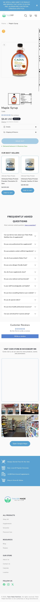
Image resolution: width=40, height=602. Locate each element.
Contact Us (6, 564)
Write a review (20, 336)
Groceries (6, 528)
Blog (4, 544)
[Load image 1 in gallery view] (14, 99)
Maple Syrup (13, 23)
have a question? (30, 225)
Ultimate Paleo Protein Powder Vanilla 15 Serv (29, 180)
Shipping (3, 122)
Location (6, 572)
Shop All (6, 519)
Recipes (5, 548)
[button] (36, 16)
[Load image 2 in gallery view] (26, 99)
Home (3, 23)
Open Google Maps (20, 444)
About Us (6, 559)
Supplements (7, 524)
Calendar (6, 568)
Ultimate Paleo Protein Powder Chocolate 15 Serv (9, 181)
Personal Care (7, 532)
